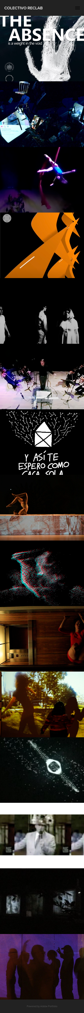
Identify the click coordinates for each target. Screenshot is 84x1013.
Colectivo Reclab (23, 8)
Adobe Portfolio (48, 1006)
